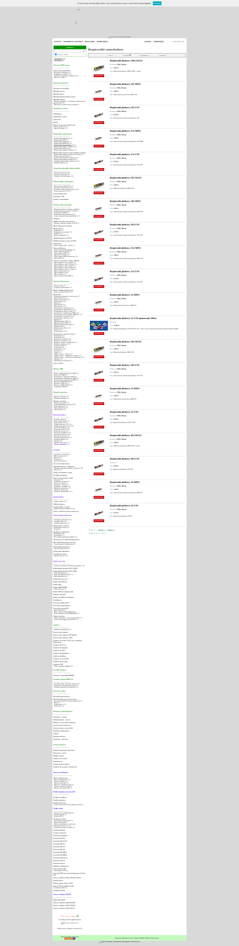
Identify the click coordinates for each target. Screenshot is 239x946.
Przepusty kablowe (60, 439)
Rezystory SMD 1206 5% (62, 385)
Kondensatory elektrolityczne (63, 309)
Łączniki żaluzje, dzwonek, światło (65, 684)
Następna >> (102, 530)
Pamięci (56, 329)
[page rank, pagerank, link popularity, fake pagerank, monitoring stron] (119, 941)
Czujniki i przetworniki (61, 287)
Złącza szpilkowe (59, 272)
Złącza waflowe (59, 274)
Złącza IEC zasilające (60, 255)
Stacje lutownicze (59, 461)
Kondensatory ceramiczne (62, 308)
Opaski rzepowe (59, 501)
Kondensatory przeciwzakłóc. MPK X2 (66, 314)
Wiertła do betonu (60, 490)
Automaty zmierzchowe (61, 519)
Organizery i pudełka (60, 486)
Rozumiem (157, 3)
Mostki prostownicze (60, 328)
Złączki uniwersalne (60, 442)
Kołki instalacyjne (59, 406)
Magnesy (57, 319)
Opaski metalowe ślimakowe (63, 508)
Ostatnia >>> (111, 530)
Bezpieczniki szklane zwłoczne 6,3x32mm (67, 154)
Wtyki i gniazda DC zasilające (63, 250)
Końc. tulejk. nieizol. (60, 421)
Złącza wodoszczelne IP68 (62, 276)
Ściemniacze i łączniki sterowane (64, 685)
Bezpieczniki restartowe (61, 141)
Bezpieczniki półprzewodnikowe (64, 159)
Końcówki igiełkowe (60, 427)
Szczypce (57, 480)
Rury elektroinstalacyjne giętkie (64, 537)
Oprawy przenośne (60, 783)
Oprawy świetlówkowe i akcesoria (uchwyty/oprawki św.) (64, 824)
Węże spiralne (58, 409)
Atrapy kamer (58, 704)
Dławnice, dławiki (59, 396)
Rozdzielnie (57, 533)
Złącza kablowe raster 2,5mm (63, 266)
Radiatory (57, 233)
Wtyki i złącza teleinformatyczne (64, 256)
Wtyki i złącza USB (60, 253)
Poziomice (57, 459)
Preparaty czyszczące (60, 174)
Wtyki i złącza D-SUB (61, 251)
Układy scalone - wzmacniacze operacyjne (67, 357)
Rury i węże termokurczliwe (63, 611)
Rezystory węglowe (60, 344)
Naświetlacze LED (60, 870)
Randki (142, 938)
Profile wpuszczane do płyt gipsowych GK (67, 804)
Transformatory (59, 345)
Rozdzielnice (58, 535)
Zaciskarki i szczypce (60, 481)
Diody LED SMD (59, 375)
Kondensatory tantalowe (61, 318)
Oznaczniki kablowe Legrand (63, 404)
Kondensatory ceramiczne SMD (64, 376)
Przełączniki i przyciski (61, 232)
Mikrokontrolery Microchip (63, 324)
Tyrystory (57, 350)
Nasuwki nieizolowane (61, 437)
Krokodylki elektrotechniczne (63, 214)
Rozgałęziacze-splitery (61, 74)
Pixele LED (57, 816)
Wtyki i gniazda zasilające (62, 666)
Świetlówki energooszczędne (63, 827)
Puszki (56, 529)
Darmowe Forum (127, 938)
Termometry (58, 706)
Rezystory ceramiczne (61, 340)
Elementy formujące (60, 398)
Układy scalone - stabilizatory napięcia (66, 355)
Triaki (56, 352)
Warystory (57, 359)
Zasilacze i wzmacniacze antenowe (65, 75)
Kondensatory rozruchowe (62, 316)
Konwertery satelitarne (61, 72)
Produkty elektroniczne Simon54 (64, 687)
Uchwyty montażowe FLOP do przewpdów (68, 565)
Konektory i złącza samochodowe (65, 189)
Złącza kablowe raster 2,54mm (64, 264)
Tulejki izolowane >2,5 (61, 424)
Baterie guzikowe (59, 126)
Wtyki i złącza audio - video (63, 245)
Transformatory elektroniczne (63, 544)
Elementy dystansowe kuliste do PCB (66, 209)
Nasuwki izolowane (60, 436)
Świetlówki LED (59, 887)
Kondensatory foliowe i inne (63, 311)
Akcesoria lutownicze (61, 172)
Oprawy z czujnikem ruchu (62, 784)
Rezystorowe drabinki (61, 339)
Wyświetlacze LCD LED (61, 360)
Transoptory (58, 347)
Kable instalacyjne (60, 573)
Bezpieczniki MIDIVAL (61, 143)
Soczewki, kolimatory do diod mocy (65, 296)
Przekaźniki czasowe (60, 527)
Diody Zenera (58, 301)
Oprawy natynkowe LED (62, 786)
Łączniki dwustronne (60, 434)
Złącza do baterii (59, 128)
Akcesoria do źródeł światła (63, 813)
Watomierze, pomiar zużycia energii (65, 104)
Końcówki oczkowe (60, 429)
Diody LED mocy (59, 298)
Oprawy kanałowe (60, 781)
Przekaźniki (57, 337)
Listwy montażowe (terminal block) (65, 216)
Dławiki (56, 303)
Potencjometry (58, 331)
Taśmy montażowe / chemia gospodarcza (67, 618)
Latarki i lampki (59, 814)
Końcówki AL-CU (60, 422)
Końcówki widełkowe (61, 432)
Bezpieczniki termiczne (61, 156)
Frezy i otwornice (60, 483)
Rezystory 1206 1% (60, 383)
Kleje (55, 702)
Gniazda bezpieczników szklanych (65, 158)
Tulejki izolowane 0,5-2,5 (62, 426)
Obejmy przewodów (60, 403)
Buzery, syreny (58, 286)
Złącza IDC (57, 258)
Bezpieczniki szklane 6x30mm (63, 150)
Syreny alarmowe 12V (61, 191)
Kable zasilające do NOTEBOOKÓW (65, 613)
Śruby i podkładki (60, 235)
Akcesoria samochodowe (62, 187)
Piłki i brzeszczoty (60, 456)
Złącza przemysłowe (60, 271)
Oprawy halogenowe (60, 779)
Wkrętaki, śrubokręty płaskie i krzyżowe (67, 468)
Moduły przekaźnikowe (61, 629)
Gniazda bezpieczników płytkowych (65, 161)
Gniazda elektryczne (60, 523)
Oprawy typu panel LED (62, 788)
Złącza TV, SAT (59, 77)
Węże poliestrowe (59, 407)
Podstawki (57, 230)
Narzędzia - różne (59, 485)
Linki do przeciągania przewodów (65, 619)
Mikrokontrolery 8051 (61, 321)
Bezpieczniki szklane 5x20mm (63, 146)
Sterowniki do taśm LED (62, 820)
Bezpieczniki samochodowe (63, 145)
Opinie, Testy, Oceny (152, 938)
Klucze (56, 470)
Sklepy (136, 938)
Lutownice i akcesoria (61, 454)
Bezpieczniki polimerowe (62, 138)
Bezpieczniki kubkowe (61, 148)
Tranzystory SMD (59, 386)
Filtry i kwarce (58, 306)
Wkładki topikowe (60, 163)
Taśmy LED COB (59, 822)
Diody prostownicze (60, 299)
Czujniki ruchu (59, 521)
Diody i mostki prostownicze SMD (65, 373)
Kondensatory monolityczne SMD (65, 380)
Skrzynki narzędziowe (61, 488)
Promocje (118, 938)
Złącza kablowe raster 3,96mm (64, 267)
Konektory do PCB (60, 212)
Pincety (56, 457)
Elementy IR (58, 304)
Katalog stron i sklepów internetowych (70, 928)
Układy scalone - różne (61, 354)
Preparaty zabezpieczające (62, 176)
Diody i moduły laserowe (62, 292)
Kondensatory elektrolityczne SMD (65, 378)
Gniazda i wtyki (59, 419)
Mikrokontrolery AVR (61, 323)
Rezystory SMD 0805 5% (62, 381)
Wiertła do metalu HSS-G (62, 491)
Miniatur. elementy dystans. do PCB (65, 223)
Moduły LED (58, 326)
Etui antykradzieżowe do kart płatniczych (67, 701)
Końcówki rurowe (60, 431)
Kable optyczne (59, 589)
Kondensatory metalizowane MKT (65, 313)
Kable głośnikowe (59, 576)
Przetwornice (58, 335)
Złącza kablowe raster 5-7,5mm (64, 269)
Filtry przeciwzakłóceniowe (63, 186)
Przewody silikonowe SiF (62, 574)
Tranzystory (58, 349)
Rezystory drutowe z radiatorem (64, 342)
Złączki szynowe (59, 555)
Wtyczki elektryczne (60, 548)
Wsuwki (56, 441)
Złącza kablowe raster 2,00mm (64, 262)
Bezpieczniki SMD (60, 140)
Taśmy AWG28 (58, 610)
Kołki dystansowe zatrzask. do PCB (65, 211)
